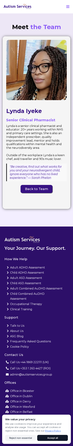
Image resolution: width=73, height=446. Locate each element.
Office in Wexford (22, 406)
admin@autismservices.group (31, 374)
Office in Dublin (21, 396)
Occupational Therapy (26, 304)
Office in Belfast (21, 412)
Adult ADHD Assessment (27, 267)
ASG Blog (17, 336)
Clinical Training (21, 309)
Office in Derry (20, 401)
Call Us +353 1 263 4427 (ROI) (30, 368)
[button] (67, 6)
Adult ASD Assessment (26, 278)
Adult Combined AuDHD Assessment (36, 288)
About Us (16, 331)
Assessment (18, 298)
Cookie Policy (19, 346)
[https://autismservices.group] (17, 6)
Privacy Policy (53, 430)
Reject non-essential (20, 437)
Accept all (52, 437)
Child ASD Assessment (25, 283)
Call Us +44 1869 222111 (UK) (29, 362)
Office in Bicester (22, 391)
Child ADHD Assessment (27, 272)
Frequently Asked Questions (30, 341)
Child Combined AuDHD (27, 293)
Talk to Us (17, 325)
